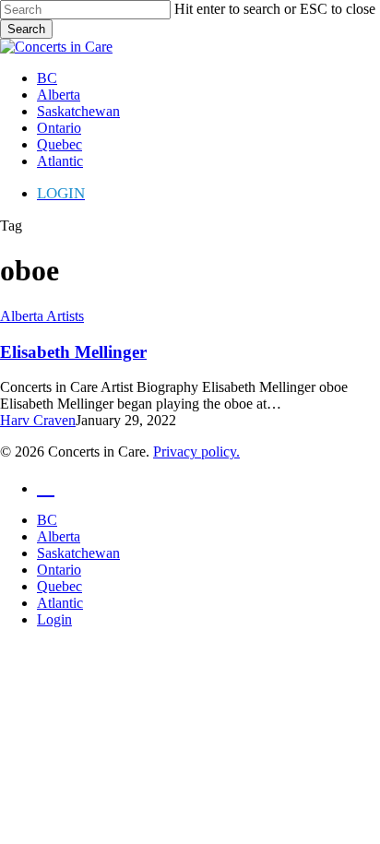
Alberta (58, 536)
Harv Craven (38, 420)
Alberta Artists (42, 316)
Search (26, 29)
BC (47, 520)
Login (54, 619)
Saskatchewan (78, 553)
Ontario (59, 569)
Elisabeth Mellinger (73, 352)
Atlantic (60, 603)
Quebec (59, 586)
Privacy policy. (196, 451)
